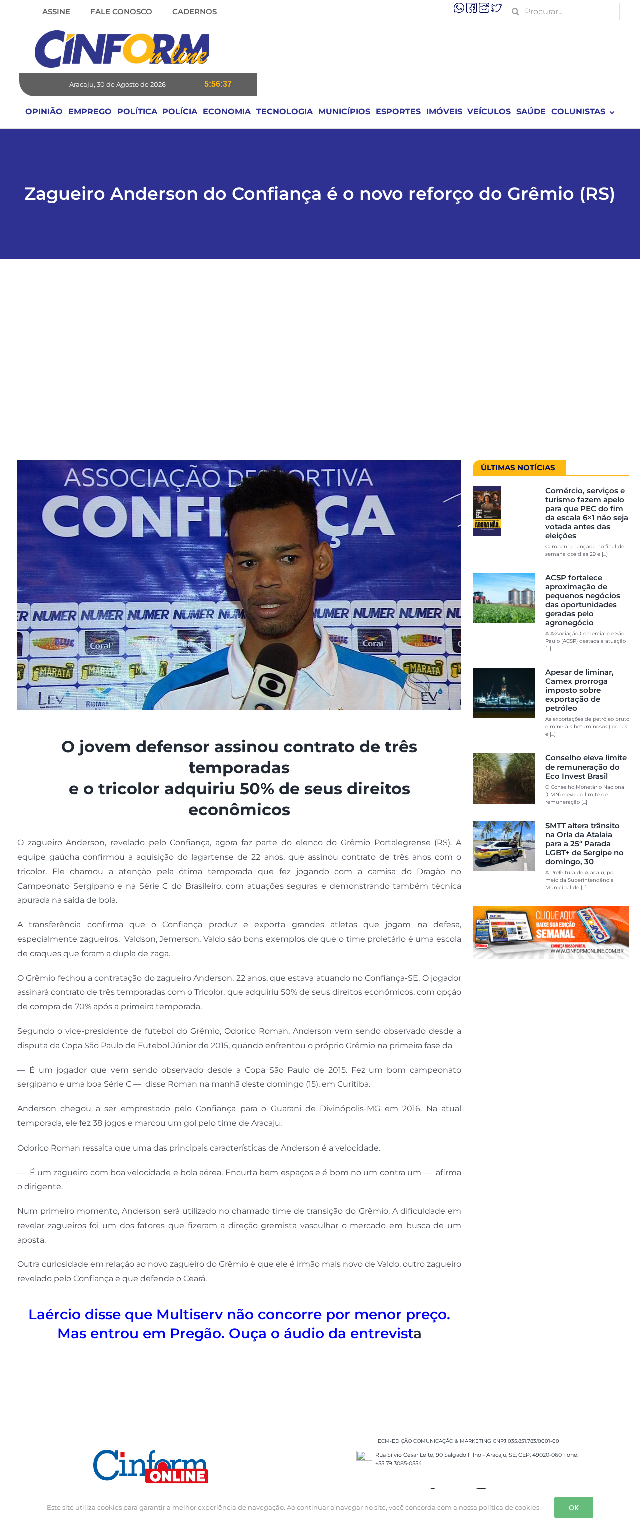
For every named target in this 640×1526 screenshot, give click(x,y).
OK (574, 1507)
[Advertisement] (320, 364)
